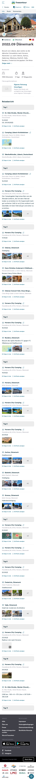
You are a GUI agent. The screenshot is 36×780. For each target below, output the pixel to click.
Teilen (28, 7)
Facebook (8, 750)
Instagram (8, 753)
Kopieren (18, 7)
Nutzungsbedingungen (26, 724)
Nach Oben (28, 759)
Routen (6, 7)
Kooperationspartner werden (8, 731)
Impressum (22, 721)
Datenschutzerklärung (26, 727)
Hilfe (3, 721)
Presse (4, 727)
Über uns (5, 724)
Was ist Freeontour (8, 735)
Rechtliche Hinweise (25, 730)
